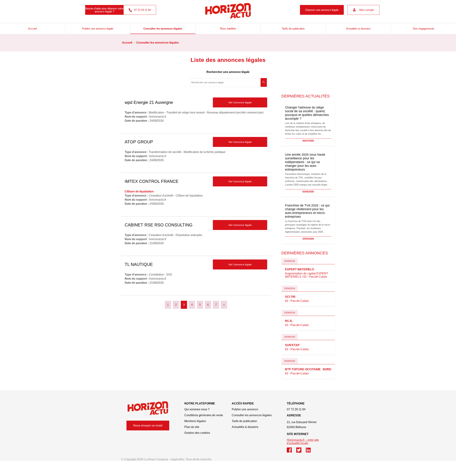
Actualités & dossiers (358, 28)
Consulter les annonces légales (162, 28)
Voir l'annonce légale (240, 102)
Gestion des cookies (197, 432)
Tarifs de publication (293, 28)
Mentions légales (195, 421)
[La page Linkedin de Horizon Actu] (310, 451)
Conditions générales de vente (203, 415)
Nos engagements (423, 28)
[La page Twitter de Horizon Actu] (301, 451)
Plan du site (191, 426)
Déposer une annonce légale (321, 9)
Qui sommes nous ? (196, 409)
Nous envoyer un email (147, 425)
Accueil (32, 28)
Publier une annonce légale (97, 28)
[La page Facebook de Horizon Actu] (291, 451)
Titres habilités (228, 28)
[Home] (147, 408)
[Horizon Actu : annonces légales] (228, 10)
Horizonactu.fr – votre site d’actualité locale (303, 441)
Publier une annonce (245, 409)
